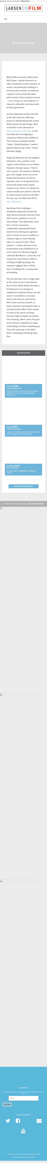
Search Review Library (23, 486)
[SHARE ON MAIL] (22, 67)
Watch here (25, 1)
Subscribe (7, 1104)
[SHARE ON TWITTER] (9, 67)
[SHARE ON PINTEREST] (17, 67)
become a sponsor (36, 504)
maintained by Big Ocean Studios (23, 1157)
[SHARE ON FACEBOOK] (13, 67)
